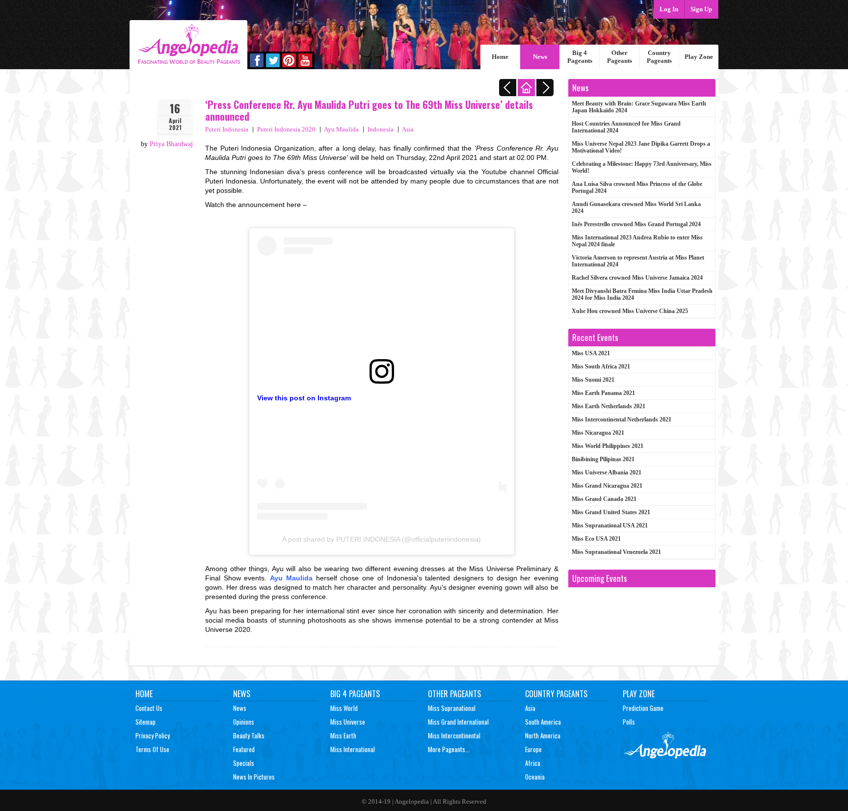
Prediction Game (643, 708)
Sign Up (701, 9)
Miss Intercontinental (454, 735)
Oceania (535, 777)
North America (542, 735)
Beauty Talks (249, 735)
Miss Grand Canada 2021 (604, 499)
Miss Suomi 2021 (593, 379)
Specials (243, 763)
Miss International (352, 749)
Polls (629, 722)
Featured (244, 749)
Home (500, 56)
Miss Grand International (458, 722)
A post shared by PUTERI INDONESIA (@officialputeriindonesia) (381, 539)
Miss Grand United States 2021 (611, 512)
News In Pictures (254, 777)
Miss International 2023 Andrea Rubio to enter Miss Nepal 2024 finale (637, 241)
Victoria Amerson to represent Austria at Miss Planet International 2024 (638, 261)
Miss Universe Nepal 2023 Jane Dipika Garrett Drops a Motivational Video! (641, 147)
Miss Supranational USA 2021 (610, 525)
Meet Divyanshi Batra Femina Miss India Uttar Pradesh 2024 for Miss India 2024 (642, 294)
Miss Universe (347, 722)
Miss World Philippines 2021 (607, 446)
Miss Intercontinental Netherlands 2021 (621, 419)
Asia (408, 129)
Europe (533, 749)
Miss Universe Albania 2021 (606, 472)
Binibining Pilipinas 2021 (603, 459)
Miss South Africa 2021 (601, 366)
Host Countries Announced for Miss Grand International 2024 (626, 127)
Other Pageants (619, 56)
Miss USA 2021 (591, 353)
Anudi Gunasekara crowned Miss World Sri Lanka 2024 (636, 207)
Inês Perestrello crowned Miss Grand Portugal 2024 (636, 224)
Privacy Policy (152, 735)
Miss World (344, 708)
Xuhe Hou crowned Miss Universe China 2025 (630, 311)
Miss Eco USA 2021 (596, 538)
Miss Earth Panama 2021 (603, 393)
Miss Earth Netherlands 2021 (608, 406)
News (540, 56)
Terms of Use (152, 749)
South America (543, 722)
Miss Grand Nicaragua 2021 (607, 485)
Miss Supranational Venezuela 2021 (616, 552)
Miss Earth (343, 735)
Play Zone (699, 56)
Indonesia (381, 129)
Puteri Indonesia (226, 129)
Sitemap (145, 722)
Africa (532, 763)
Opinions (243, 722)
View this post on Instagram (304, 398)
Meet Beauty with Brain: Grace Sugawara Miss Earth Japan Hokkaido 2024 (639, 107)
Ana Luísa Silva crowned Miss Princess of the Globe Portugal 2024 (637, 187)
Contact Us (148, 708)
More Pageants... (449, 749)
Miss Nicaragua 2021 (598, 432)
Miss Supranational (452, 708)
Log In (669, 9)
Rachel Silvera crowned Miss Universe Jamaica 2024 (637, 277)
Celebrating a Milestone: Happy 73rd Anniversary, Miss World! (642, 167)
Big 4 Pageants (579, 56)
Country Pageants (659, 56)
